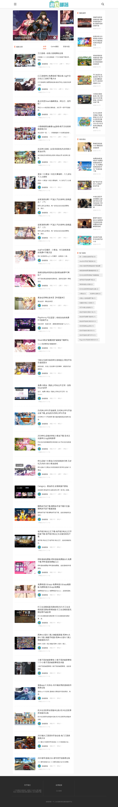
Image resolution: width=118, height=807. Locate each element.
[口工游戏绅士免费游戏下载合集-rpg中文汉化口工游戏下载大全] (25, 84)
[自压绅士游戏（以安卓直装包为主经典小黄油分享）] (25, 157)
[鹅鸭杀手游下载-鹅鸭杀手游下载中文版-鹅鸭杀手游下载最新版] (25, 514)
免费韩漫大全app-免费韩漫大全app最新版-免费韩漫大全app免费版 (54, 585)
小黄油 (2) (83, 294)
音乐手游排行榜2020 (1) (87, 330)
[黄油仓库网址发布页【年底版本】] (25, 303)
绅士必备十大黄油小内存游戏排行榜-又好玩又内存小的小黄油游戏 (54, 462)
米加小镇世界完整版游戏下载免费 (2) (90, 266)
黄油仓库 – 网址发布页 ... (46, 301)
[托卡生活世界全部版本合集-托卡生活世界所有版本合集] (25, 718)
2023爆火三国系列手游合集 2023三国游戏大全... (53, 742)
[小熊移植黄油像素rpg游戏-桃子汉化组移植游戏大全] (25, 133)
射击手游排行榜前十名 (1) (87, 312)
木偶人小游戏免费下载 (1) (87, 298)
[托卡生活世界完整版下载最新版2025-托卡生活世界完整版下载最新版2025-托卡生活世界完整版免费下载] (84, 121)
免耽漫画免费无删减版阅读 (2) (89, 270)
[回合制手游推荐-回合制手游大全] (84, 240)
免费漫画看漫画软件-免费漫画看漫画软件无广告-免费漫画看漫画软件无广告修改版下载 (98, 164)
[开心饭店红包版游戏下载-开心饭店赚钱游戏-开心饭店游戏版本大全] (84, 80)
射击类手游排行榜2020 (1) (88, 321)
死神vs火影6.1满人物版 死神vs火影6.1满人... (52, 644)
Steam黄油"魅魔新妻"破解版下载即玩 (53, 340)
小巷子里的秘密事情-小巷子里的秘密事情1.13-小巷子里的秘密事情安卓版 (54, 661)
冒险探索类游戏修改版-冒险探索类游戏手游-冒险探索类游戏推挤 (98, 59)
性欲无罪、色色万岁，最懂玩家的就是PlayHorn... (54, 324)
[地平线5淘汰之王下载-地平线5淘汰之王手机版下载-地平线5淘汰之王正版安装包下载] (25, 541)
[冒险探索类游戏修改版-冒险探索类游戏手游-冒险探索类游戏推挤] (84, 61)
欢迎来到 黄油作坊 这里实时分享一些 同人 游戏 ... (54, 490)
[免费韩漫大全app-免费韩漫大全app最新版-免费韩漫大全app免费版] (25, 591)
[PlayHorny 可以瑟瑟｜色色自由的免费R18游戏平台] (25, 324)
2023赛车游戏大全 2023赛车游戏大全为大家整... (53, 762)
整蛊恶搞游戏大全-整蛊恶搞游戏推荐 (98, 145)
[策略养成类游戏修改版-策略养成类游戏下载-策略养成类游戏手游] (84, 22)
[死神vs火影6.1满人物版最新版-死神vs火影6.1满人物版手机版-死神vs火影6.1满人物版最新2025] (25, 643)
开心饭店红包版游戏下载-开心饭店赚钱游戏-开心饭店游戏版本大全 (98, 79)
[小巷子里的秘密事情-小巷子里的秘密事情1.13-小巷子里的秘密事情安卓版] (25, 668)
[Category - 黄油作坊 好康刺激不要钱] (25, 492)
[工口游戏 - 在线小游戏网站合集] (25, 60)
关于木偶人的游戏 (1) (86, 307)
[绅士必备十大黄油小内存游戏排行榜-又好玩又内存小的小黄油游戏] (25, 469)
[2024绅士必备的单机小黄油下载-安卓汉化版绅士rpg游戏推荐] (25, 444)
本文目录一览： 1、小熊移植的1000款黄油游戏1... (54, 133)
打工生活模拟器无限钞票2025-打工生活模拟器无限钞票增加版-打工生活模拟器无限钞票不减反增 (54, 609)
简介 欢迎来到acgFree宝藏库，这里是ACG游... (53, 256)
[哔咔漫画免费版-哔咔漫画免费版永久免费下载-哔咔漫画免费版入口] (25, 567)
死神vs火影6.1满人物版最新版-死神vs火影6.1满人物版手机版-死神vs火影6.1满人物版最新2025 (54, 637)
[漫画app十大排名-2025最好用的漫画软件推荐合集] (25, 693)
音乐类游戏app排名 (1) (87, 326)
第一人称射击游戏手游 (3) (87, 257)
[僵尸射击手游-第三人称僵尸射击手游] (84, 185)
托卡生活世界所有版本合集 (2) (89, 289)
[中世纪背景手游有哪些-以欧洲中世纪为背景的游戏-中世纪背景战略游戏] (84, 203)
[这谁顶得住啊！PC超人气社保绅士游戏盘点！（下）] (25, 207)
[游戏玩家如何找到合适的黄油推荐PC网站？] (25, 280)
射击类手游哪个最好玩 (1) (87, 317)
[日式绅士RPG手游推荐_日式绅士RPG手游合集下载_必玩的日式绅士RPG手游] (25, 419)
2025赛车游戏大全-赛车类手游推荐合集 (54, 758)
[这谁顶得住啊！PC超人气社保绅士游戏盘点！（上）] (25, 233)
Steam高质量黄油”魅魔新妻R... (48, 344)
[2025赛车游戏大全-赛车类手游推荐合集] (25, 763)
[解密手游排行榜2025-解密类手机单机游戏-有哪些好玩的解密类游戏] (84, 223)
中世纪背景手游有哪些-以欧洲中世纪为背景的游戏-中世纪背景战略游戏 (98, 202)
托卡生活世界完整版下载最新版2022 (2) (89, 275)
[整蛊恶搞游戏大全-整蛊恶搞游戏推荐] (84, 147)
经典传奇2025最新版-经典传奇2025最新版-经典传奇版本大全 (98, 40)
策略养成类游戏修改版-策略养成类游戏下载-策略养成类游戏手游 (98, 21)
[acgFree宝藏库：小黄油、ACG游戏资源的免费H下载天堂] (25, 256)
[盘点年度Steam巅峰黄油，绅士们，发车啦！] (25, 109)
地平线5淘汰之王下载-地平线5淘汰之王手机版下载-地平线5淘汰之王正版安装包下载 (55, 534)
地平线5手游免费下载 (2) (87, 280)
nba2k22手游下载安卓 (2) (87, 261)
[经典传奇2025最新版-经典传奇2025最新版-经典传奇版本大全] (84, 42)
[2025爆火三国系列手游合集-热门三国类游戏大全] (25, 742)
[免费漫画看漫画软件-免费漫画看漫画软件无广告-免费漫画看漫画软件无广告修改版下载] (84, 166)
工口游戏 (59, 791)
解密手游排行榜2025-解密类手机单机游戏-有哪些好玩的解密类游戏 (98, 222)
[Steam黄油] (25, 345)
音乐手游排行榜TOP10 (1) (88, 335)
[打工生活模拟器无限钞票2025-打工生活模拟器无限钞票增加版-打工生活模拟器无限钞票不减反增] (25, 616)
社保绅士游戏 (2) (95, 294)
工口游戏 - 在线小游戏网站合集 (50, 53)
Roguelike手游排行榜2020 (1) (89, 340)
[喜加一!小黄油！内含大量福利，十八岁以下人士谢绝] (25, 182)
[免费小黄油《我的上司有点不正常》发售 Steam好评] (25, 393)
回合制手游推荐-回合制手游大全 (98, 239)
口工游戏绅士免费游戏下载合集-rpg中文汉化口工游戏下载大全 (54, 77)
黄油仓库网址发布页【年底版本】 (51, 297)
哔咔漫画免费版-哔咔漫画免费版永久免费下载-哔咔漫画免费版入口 (54, 560)
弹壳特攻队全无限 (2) (86, 284)
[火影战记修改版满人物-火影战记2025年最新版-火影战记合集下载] (84, 99)
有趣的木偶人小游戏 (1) (87, 303)
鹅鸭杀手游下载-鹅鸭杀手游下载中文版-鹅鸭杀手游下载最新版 (54, 507)
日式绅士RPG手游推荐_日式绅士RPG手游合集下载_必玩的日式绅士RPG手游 (55, 411)
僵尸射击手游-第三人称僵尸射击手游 (98, 184)
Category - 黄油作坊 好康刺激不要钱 (53, 486)
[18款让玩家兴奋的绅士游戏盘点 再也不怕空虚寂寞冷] (25, 368)
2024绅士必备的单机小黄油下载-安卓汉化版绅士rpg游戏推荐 (54, 437)
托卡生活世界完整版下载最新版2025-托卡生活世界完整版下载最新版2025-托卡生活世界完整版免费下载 (98, 120)
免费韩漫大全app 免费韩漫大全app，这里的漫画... (54, 591)
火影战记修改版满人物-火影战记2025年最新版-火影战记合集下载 (98, 98)
